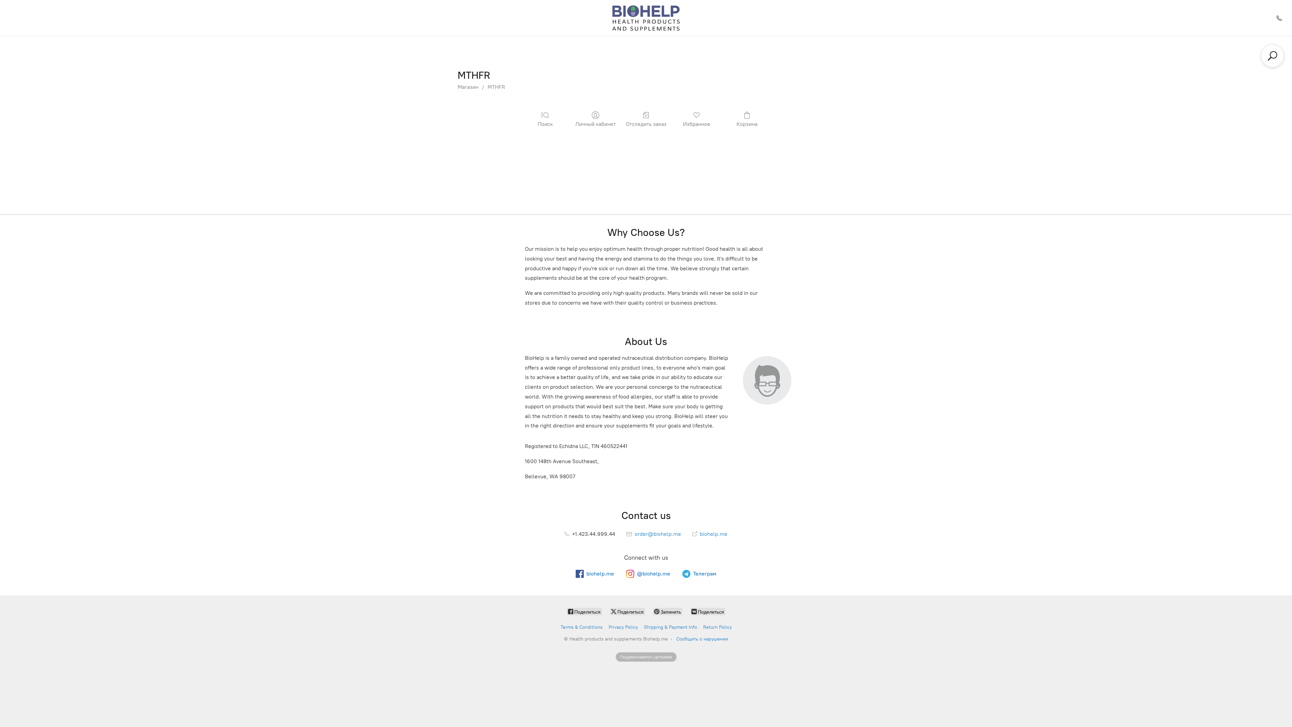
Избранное (696, 124)
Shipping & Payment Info (670, 627)
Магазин (468, 87)
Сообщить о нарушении (702, 639)
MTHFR (496, 87)
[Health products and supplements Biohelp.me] (646, 18)
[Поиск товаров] (1272, 56)
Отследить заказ (646, 124)
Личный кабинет (595, 124)
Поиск (545, 124)
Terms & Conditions (582, 627)
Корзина (747, 124)
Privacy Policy (623, 627)
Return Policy (717, 627)
